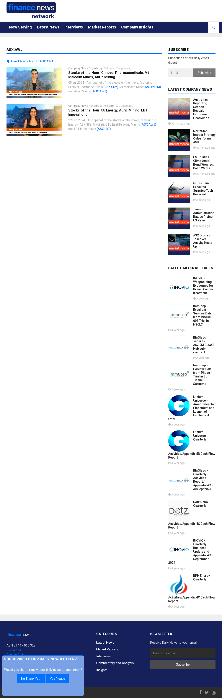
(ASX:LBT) (104, 129)
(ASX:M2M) (153, 87)
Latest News (48, 27)
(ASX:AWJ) (99, 91)
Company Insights (137, 27)
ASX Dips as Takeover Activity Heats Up (202, 241)
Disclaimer (14, 650)
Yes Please (57, 678)
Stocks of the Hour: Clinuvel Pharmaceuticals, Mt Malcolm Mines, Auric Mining (108, 75)
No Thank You (30, 678)
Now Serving (20, 27)
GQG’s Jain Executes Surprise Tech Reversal (203, 188)
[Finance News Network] (31, 10)
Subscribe (204, 73)
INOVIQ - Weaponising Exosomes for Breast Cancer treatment (203, 285)
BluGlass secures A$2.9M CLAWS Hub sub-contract (203, 345)
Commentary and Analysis (115, 663)
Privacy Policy (16, 655)
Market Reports (102, 27)
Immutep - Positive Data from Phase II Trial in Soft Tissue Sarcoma (202, 375)
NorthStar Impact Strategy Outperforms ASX (204, 136)
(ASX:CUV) (110, 87)
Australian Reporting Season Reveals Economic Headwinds (201, 109)
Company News (78, 68)
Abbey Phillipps (104, 68)
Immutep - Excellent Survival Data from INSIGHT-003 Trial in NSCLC (203, 315)
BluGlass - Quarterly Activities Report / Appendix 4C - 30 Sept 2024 (203, 480)
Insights (102, 670)
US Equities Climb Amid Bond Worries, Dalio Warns (203, 162)
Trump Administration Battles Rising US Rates (203, 215)
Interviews (73, 27)
